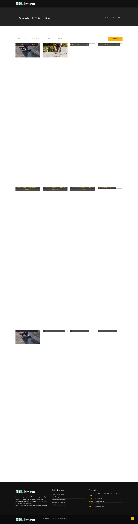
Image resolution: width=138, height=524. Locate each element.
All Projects (115, 39)
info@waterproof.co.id (101, 504)
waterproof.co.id (99, 506)
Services (86, 4)
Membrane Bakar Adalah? (59, 499)
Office (47, 39)
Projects (99, 4)
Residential (60, 39)
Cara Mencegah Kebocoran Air (60, 497)
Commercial (22, 39)
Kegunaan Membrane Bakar (59, 502)
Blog (109, 4)
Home (52, 4)
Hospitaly (36, 39)
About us (63, 4)
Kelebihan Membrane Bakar (59, 505)
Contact (119, 4)
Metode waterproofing (58, 494)
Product (75, 4)
